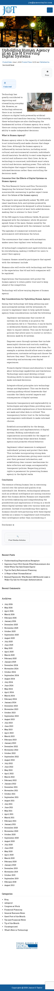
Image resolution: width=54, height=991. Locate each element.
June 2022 (8, 767)
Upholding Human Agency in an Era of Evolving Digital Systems (26, 53)
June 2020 (8, 848)
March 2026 (9, 614)
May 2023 (8, 729)
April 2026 (9, 611)
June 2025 (8, 645)
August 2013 (9, 885)
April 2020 (9, 855)
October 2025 (10, 631)
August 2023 (9, 719)
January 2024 (10, 702)
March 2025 (9, 655)
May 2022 (8, 770)
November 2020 (11, 831)
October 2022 (10, 753)
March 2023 (9, 736)
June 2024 (8, 685)
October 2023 (10, 712)
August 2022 (9, 760)
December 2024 (11, 665)
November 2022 (11, 750)
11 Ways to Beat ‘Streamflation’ (18, 573)
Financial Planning (13, 910)
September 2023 (11, 716)
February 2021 (10, 821)
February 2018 (10, 882)
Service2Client (8, 65)
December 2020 (11, 828)
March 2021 (9, 817)
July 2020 (8, 844)
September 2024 (11, 675)
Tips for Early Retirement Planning (20, 570)
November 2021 (11, 790)
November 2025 (11, 628)
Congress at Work (12, 906)
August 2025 (9, 638)
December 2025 (11, 624)
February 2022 (10, 780)
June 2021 (8, 807)
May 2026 (8, 607)
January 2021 (10, 824)
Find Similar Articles (17, 538)
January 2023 (10, 743)
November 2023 (11, 709)
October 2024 (10, 672)
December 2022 (11, 746)
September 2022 (11, 756)
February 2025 (10, 658)
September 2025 (11, 635)
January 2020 (10, 865)
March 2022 (9, 777)
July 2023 (8, 723)
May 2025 (8, 648)
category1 (8, 903)
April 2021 (8, 814)
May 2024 (8, 689)
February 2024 (10, 699)
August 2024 (9, 679)
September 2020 (11, 838)
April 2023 (9, 733)
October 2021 (9, 794)
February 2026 (10, 618)
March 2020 (9, 858)
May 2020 (8, 851)
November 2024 (11, 668)
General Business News (14, 913)
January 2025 (10, 662)
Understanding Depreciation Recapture (22, 560)
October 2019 (9, 875)
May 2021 (8, 811)
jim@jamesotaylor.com (40, 2)
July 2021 (8, 804)
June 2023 (8, 726)
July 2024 (8, 682)
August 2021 (9, 800)
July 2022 (8, 763)
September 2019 (11, 878)
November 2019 (11, 872)
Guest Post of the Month (14, 916)
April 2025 (9, 651)
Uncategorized (11, 926)
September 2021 (11, 797)
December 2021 (11, 787)
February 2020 (10, 861)
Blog (6, 899)
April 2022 (9, 773)
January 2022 (10, 783)
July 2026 (8, 604)
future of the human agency (24, 195)
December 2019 (11, 868)
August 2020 (9, 841)
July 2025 (8, 641)
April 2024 (9, 692)
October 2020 (10, 834)
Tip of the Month (11, 923)
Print (47, 73)
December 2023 (11, 706)
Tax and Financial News (15, 920)
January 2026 (10, 621)
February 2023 (10, 739)
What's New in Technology (16, 930)
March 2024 (9, 695)
